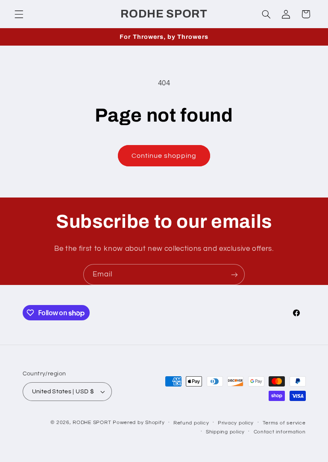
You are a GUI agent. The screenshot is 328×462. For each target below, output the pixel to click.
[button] (19, 14)
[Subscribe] (234, 274)
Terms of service (284, 423)
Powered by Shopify (138, 422)
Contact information (280, 432)
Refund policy (191, 423)
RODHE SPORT (92, 422)
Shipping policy (225, 432)
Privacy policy (236, 423)
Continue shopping (164, 155)
